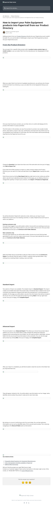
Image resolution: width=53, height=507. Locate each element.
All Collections (6, 16)
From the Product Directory (14, 45)
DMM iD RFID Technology (11, 464)
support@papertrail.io (27, 470)
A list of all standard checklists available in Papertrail (18, 463)
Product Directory (15, 16)
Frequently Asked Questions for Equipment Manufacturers (20, 461)
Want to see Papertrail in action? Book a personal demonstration (26, 500)
